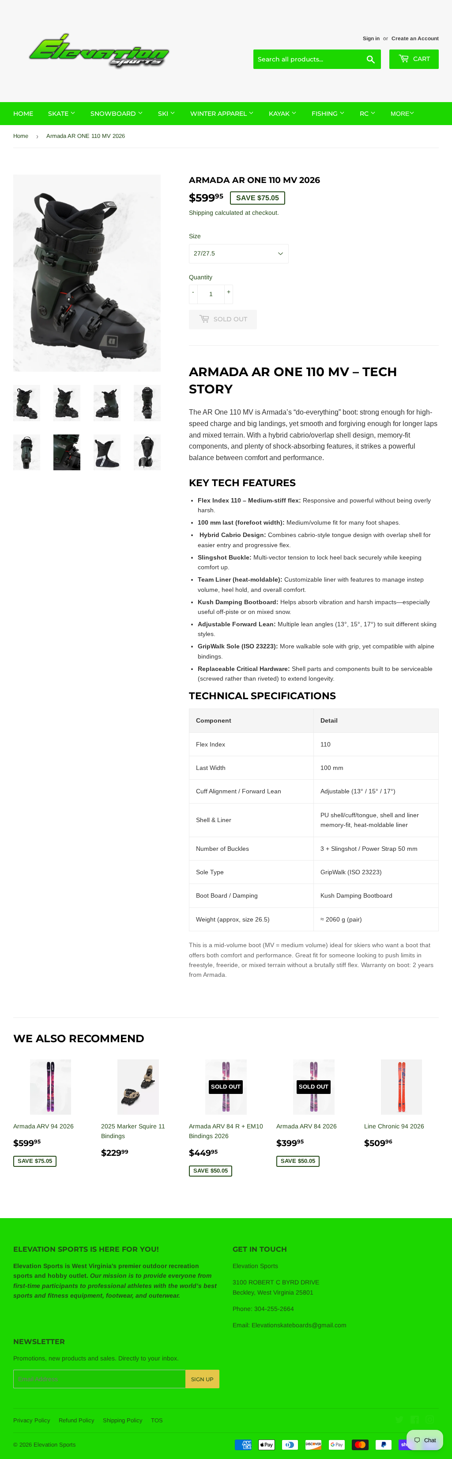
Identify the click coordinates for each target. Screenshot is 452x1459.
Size (195, 236)
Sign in (371, 38)
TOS (157, 1420)
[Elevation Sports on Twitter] (399, 1421)
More (400, 113)
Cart (420, 59)
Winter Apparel (219, 114)
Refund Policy (76, 1420)
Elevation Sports (55, 1444)
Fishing (325, 114)
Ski (164, 114)
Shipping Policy (123, 1420)
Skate (59, 114)
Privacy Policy (31, 1420)
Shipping (201, 212)
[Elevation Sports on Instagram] (430, 1421)
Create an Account (415, 38)
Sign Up (202, 1379)
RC (365, 114)
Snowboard (114, 114)
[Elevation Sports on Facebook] (414, 1421)
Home (23, 114)
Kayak (280, 114)
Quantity (200, 277)
